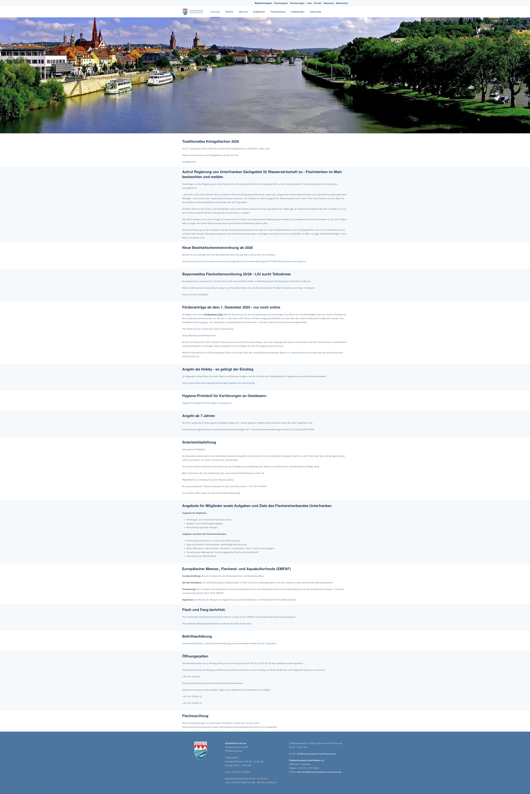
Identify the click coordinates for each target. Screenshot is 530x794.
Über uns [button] (243, 11)
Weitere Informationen (258, 792)
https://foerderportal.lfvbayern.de (199, 335)
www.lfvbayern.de (301, 352)
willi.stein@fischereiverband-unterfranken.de (319, 772)
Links (309, 3)
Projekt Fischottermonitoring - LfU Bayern (294, 287)
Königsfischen (189, 161)
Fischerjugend (281, 3)
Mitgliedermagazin (263, 3)
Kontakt (317, 3)
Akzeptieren (10, 787)
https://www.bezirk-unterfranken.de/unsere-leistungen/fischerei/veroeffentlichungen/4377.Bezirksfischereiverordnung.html (244, 261)
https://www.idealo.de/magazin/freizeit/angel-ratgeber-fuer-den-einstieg (218, 383)
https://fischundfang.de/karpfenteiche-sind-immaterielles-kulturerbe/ (216, 623)
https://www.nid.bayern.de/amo (227, 198)
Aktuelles (215, 11)
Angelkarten (259, 11)
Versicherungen (297, 3)
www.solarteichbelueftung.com (240, 473)
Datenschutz (342, 3)
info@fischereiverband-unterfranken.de (316, 753)
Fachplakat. (203, 294)
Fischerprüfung (278, 11)
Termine (229, 11)
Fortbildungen (297, 11)
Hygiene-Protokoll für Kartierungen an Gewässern (207, 403)
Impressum (329, 3)
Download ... (272, 643)
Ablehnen (31, 787)
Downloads (315, 11)
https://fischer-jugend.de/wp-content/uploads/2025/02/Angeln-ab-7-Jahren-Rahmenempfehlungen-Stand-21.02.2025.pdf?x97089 (248, 429)
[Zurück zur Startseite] (193, 11)
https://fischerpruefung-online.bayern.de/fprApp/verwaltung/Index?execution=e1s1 (224, 727)
